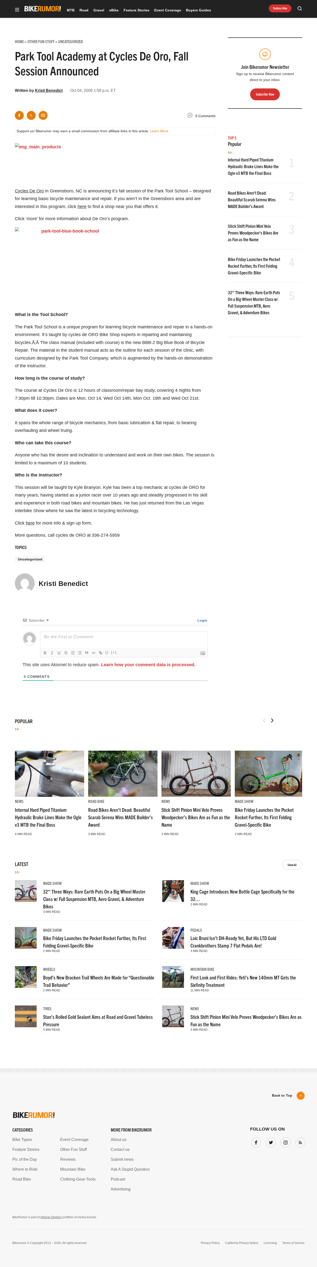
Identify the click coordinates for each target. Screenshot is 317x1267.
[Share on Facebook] (19, 115)
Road (83, 10)
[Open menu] (17, 10)
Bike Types (22, 1139)
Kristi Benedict (49, 90)
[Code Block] (93, 653)
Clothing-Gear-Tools (78, 1179)
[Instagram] (285, 1141)
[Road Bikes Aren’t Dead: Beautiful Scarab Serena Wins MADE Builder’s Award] (123, 774)
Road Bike (96, 801)
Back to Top (282, 1095)
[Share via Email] (43, 115)
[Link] (100, 653)
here (82, 206)
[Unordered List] (79, 653)
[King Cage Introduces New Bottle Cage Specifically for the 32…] (173, 891)
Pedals (196, 929)
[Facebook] (255, 1141)
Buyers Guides (198, 10)
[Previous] (264, 720)
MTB (71, 10)
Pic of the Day (24, 1159)
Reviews (68, 1159)
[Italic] (52, 653)
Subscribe (280, 8)
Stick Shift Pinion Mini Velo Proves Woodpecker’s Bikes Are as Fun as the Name (253, 232)
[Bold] (45, 653)
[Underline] (58, 653)
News (19, 801)
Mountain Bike (202, 969)
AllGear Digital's (51, 1217)
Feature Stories (136, 10)
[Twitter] (270, 1141)
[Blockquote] (86, 653)
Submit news (122, 1159)
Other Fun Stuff (73, 1149)
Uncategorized (30, 559)
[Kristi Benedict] (25, 585)
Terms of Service (293, 1243)
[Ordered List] (72, 653)
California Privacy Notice (241, 1243)
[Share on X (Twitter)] (31, 115)
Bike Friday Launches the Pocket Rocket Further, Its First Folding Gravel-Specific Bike (254, 265)
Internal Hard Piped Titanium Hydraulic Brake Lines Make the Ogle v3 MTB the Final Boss (253, 166)
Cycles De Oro (29, 190)
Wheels (49, 969)
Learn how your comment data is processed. (148, 664)
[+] (114, 652)
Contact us (120, 1149)
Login (201, 620)
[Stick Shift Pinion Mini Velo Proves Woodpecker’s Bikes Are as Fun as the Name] (196, 774)
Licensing (270, 1243)
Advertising (121, 1189)
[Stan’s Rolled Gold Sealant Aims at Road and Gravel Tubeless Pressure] (26, 1016)
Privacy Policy (210, 1243)
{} (107, 652)
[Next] (272, 720)
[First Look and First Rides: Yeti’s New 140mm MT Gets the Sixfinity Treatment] (173, 977)
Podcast (118, 1179)
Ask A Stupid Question (130, 1169)
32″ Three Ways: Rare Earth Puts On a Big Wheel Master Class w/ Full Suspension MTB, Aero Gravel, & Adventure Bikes (94, 898)
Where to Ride (25, 1169)
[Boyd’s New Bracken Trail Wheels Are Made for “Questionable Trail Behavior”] (26, 977)
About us (118, 1139)
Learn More (159, 131)
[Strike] (65, 653)
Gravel (98, 10)
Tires (47, 1008)
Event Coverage (167, 10)
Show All (292, 865)
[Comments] (191, 116)
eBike (114, 10)
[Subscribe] (299, 1141)
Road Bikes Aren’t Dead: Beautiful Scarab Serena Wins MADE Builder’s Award (252, 199)
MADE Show (244, 801)
